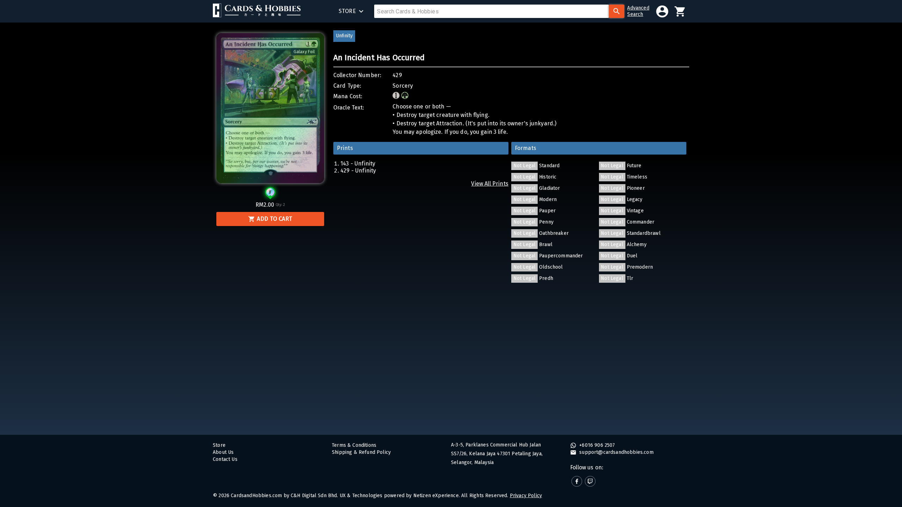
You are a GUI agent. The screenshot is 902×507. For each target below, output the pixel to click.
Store (219, 445)
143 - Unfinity (357, 163)
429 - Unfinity (358, 170)
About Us (223, 452)
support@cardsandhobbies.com (616, 452)
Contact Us (225, 459)
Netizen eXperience (436, 496)
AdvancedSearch (638, 11)
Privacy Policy (526, 496)
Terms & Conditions (354, 445)
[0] (680, 11)
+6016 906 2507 (596, 445)
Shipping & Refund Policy (361, 452)
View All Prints (489, 183)
